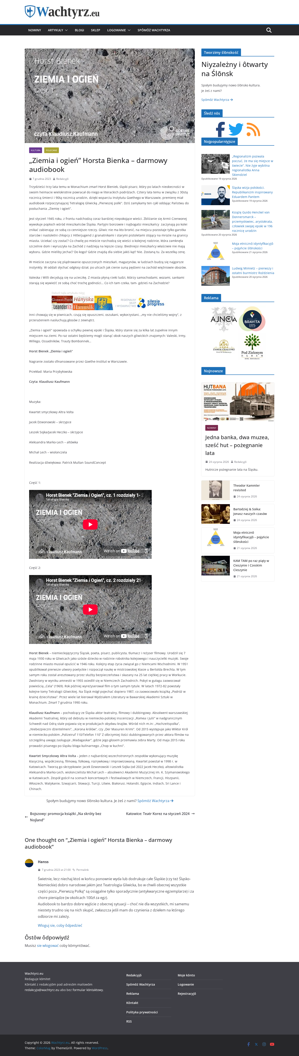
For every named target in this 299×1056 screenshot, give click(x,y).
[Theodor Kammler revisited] (215, 491)
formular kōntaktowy (88, 990)
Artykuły (55, 30)
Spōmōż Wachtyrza (154, 30)
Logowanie (116, 30)
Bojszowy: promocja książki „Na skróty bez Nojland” (65, 816)
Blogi (79, 30)
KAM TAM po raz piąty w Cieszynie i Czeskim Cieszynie (251, 565)
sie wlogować (48, 945)
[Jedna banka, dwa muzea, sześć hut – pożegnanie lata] (237, 402)
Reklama (132, 993)
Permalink (82, 870)
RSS (129, 1021)
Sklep (95, 30)
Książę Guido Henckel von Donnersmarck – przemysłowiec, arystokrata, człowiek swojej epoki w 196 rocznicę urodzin (252, 221)
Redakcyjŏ (62, 179)
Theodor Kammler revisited (246, 487)
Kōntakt (132, 1003)
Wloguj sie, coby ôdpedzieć (60, 925)
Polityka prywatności (142, 1012)
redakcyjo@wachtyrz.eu (42, 990)
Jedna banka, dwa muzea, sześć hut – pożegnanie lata (237, 445)
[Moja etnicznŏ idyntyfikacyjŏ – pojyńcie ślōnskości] (215, 540)
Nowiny (34, 30)
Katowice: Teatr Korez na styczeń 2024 (158, 813)
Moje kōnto (186, 975)
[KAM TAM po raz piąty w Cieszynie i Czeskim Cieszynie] (215, 568)
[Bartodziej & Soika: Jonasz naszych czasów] (215, 514)
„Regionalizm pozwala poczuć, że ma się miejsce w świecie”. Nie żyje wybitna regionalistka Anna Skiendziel (252, 165)
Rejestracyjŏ (187, 993)
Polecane (51, 150)
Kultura (35, 150)
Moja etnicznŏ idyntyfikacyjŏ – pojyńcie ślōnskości (251, 537)
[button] (65, 30)
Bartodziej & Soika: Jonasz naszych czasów (250, 511)
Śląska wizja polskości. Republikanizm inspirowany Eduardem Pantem (252, 192)
